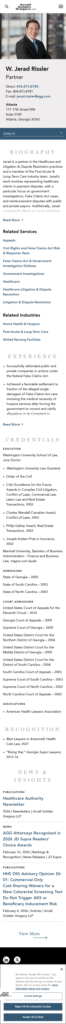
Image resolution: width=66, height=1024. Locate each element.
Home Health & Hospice (21, 324)
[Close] (62, 969)
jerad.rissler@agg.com (34, 96)
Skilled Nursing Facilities (22, 339)
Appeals (9, 240)
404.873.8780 (27, 86)
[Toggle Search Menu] (6, 6)
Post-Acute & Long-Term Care (25, 332)
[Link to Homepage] (34, 7)
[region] (33, 994)
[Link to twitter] (17, 959)
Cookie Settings (33, 996)
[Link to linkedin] (6, 959)
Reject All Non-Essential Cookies (33, 1007)
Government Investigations (23, 274)
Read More (11, 220)
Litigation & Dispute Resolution (27, 302)
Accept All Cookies (33, 1017)
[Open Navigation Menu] (61, 6)
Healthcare (11, 281)
